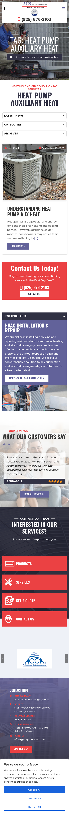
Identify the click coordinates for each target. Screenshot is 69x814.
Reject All (34, 807)
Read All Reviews (33, 494)
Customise (34, 798)
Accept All (34, 789)
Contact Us (33, 293)
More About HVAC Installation (25, 378)
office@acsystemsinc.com (29, 739)
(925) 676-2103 (35, 19)
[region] (34, 786)
